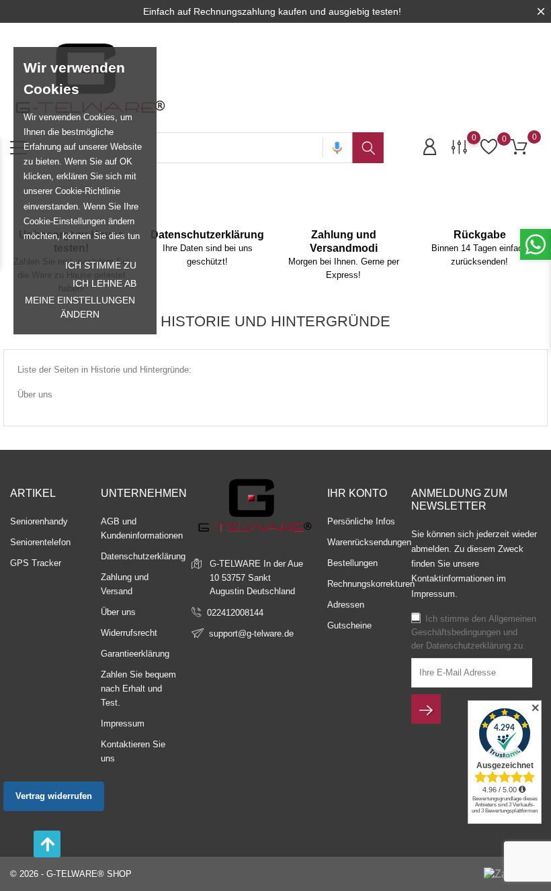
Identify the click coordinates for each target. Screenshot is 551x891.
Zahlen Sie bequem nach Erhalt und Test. (138, 688)
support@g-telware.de (251, 633)
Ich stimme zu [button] (100, 265)
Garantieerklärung (135, 654)
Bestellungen (352, 563)
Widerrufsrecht (129, 633)
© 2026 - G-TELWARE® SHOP (71, 874)
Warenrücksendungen (369, 542)
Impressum (122, 723)
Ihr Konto (357, 493)
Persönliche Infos (361, 521)
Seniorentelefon (40, 542)
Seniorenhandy (39, 521)
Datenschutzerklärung (143, 556)
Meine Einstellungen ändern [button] (80, 307)
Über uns (34, 394)
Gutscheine (349, 625)
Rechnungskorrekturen (371, 584)
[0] (459, 146)
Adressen (345, 605)
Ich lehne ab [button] (104, 283)
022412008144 (235, 613)
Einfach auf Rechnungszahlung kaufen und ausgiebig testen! (272, 11)
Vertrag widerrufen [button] (53, 796)
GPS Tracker (35, 563)
